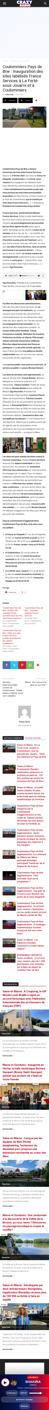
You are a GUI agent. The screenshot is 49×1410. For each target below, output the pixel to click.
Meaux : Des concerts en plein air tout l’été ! (35, 683)
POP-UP (24, 1393)
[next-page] (8, 976)
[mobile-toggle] (4, 3)
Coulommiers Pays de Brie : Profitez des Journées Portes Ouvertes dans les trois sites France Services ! (12, 613)
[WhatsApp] (30, 665)
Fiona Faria (9, 94)
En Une (3, 1011)
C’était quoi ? (12, 1393)
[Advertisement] (24, 32)
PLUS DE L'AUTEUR (33, 738)
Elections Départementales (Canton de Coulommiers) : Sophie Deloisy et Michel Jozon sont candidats (13, 689)
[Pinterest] (22, 665)
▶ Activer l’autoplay (25, 1400)
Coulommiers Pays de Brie (20, 61)
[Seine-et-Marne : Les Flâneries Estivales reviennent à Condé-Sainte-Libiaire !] (9, 942)
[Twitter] (14, 665)
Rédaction (6, 1107)
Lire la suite (7, 1056)
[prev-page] (4, 976)
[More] (36, 100)
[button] (45, 3)
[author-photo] (24, 718)
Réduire (24, 1406)
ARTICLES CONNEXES (13, 738)
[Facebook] (6, 665)
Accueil (5, 61)
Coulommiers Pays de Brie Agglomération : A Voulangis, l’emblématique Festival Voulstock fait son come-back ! (31, 927)
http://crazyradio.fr (24, 725)
